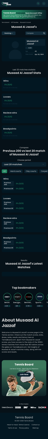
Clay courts (31, 171)
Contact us (36, 425)
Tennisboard (5, 22)
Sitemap (36, 428)
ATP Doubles (14, 22)
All (4, 171)
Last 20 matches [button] (13, 164)
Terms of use (12, 428)
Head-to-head (12, 425)
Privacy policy (24, 428)
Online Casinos (24, 425)
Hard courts (15, 171)
